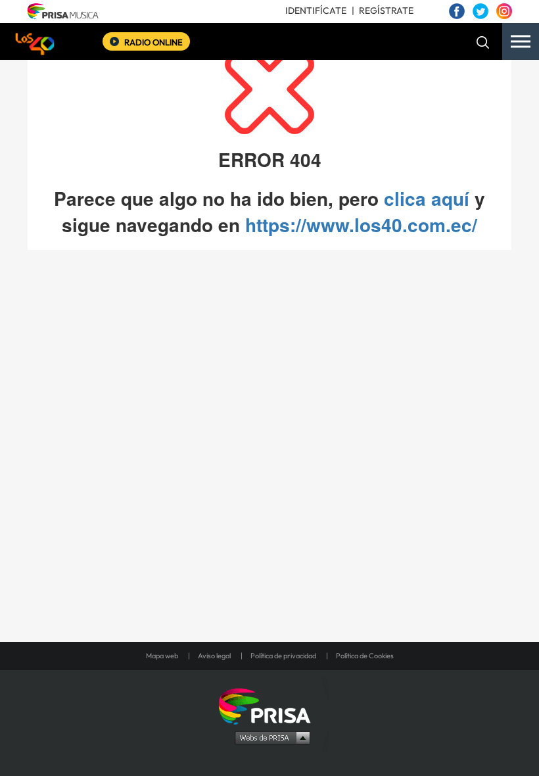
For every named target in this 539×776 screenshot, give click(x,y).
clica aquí (426, 198)
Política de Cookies (365, 655)
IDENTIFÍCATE (315, 10)
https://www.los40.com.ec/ (361, 224)
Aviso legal (214, 655)
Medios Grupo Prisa (270, 737)
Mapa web (162, 655)
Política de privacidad (283, 655)
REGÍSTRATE (386, 10)
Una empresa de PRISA (269, 705)
